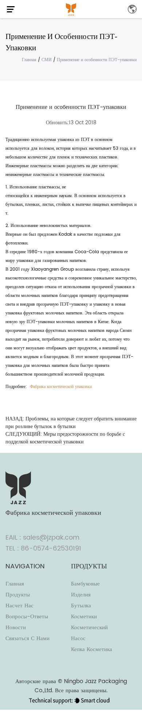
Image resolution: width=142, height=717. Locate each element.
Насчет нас (19, 605)
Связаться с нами (27, 638)
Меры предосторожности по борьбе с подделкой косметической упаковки (65, 438)
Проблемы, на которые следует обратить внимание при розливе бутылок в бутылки (71, 423)
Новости (15, 627)
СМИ (47, 59)
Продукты (17, 594)
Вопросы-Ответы (26, 616)
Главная (29, 59)
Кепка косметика (91, 649)
